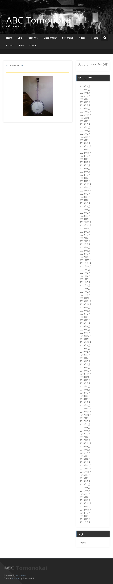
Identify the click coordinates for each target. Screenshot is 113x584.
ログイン (84, 542)
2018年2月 (85, 402)
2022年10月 (86, 228)
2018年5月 (85, 392)
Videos (82, 37)
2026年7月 (85, 89)
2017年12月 (86, 408)
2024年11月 (86, 149)
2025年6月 (85, 130)
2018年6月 (85, 389)
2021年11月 (86, 263)
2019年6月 (85, 351)
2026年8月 (85, 86)
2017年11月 (86, 411)
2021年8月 (85, 272)
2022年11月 (86, 225)
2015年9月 (85, 474)
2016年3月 (85, 456)
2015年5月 (85, 487)
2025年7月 (85, 127)
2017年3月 (85, 433)
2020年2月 (85, 329)
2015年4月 (85, 490)
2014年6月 (85, 516)
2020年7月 (85, 313)
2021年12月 (86, 260)
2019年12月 (86, 335)
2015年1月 (85, 500)
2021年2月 (85, 291)
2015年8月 (85, 478)
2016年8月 (85, 446)
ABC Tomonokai (39, 20)
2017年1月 (85, 440)
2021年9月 (85, 269)
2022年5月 (85, 244)
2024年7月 (85, 162)
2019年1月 (85, 367)
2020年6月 (85, 317)
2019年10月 (86, 342)
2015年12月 (86, 465)
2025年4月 (85, 136)
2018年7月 (85, 386)
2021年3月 (85, 288)
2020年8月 (85, 310)
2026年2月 (85, 105)
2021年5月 (85, 282)
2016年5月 (85, 449)
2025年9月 (85, 121)
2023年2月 (85, 215)
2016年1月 (85, 462)
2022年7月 (85, 238)
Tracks (94, 37)
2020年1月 (85, 332)
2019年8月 (85, 345)
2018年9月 (85, 380)
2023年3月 (85, 212)
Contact (33, 45)
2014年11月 (86, 506)
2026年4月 (85, 99)
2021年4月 (85, 285)
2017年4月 (85, 430)
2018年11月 (86, 373)
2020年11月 (86, 301)
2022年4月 (85, 247)
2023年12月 (86, 184)
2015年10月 (86, 471)
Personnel (33, 37)
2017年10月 (86, 414)
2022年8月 (85, 234)
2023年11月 (86, 187)
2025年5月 (85, 133)
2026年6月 (85, 92)
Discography (50, 37)
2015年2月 (85, 497)
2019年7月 (85, 348)
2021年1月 (85, 294)
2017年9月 (85, 418)
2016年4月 (85, 452)
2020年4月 (85, 323)
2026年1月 (85, 108)
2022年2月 (85, 253)
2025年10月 (86, 117)
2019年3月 (85, 361)
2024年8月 (85, 159)
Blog (21, 45)
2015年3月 (85, 493)
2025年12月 (86, 111)
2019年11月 (86, 339)
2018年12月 (86, 370)
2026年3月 (85, 102)
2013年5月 (85, 519)
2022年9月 (85, 231)
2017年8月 (85, 421)
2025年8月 (85, 124)
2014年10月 (86, 509)
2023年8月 (85, 196)
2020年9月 (85, 307)
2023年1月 (85, 219)
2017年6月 (85, 424)
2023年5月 (85, 206)
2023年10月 (86, 190)
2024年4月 (85, 171)
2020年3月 (85, 326)
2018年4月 (85, 395)
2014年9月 (85, 512)
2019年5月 (85, 354)
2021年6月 (85, 279)
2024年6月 (85, 165)
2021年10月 (86, 266)
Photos (10, 45)
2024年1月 (85, 181)
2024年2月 (85, 178)
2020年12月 (86, 298)
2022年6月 (85, 241)
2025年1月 (85, 143)
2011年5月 (85, 522)
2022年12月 (86, 222)
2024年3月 (85, 174)
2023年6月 (85, 203)
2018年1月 (85, 405)
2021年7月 (85, 275)
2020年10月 (86, 304)
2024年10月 (86, 152)
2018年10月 (86, 377)
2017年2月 (85, 437)
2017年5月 (85, 427)
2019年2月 (85, 364)
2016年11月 (86, 443)
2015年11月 (86, 468)
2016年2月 (85, 459)
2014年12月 (86, 503)
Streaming (67, 37)
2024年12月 (86, 146)
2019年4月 (85, 358)
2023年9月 (85, 193)
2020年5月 (85, 320)
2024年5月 (85, 168)
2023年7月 (85, 200)
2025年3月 (85, 140)
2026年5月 (85, 95)
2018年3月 (85, 399)
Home (9, 37)
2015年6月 (85, 484)
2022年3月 (85, 250)
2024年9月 (85, 155)
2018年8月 (85, 383)
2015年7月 (85, 481)
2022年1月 (85, 256)
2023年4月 (85, 209)
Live (20, 37)
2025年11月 (86, 114)
